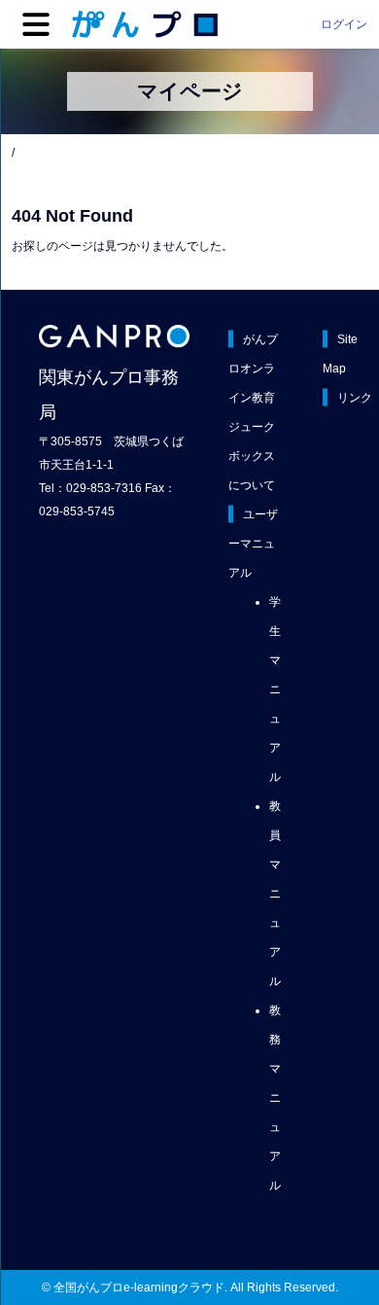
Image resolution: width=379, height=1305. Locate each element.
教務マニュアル (275, 1098)
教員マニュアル (275, 893)
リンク (354, 398)
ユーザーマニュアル (253, 544)
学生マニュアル (275, 689)
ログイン (344, 24)
